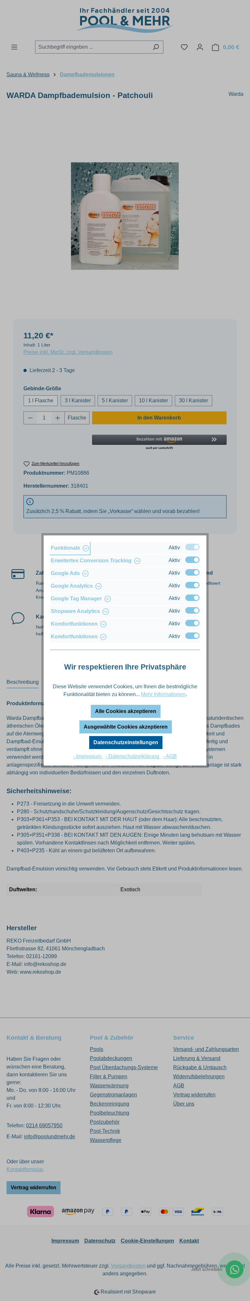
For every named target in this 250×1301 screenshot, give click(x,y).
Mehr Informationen (163, 694)
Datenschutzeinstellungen (125, 742)
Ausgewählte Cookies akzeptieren (126, 727)
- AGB (170, 756)
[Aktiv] (192, 547)
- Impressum (88, 756)
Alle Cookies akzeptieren (125, 711)
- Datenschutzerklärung (132, 756)
